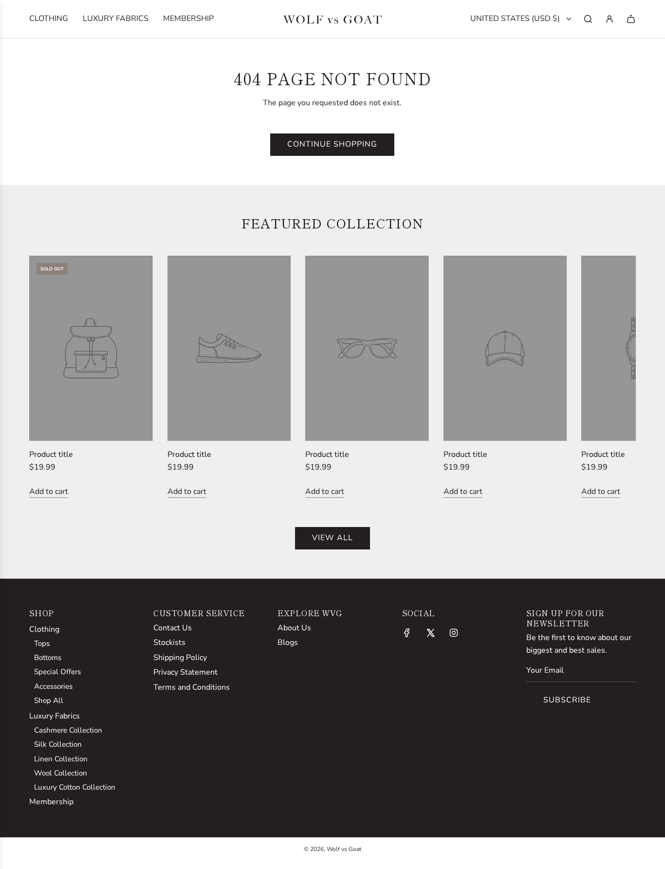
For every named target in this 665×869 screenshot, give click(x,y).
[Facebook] (407, 632)
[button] (47, 377)
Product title (51, 454)
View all (332, 537)
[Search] (588, 19)
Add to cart (48, 491)
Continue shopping (332, 144)
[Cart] (631, 19)
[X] (430, 632)
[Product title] (91, 348)
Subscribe (567, 700)
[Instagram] (453, 632)
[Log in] (609, 19)
